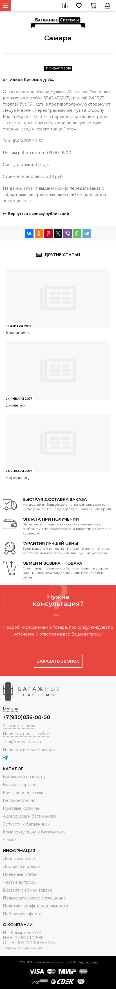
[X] (58, 233)
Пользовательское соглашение (34, 898)
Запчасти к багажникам (26, 824)
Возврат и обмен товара (27, 890)
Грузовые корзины (21, 808)
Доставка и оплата (22, 866)
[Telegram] (86, 233)
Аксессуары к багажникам (29, 816)
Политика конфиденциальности (35, 906)
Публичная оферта (22, 913)
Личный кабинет (20, 858)
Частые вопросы (19, 882)
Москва (10, 708)
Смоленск (16, 405)
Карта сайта (88, 962)
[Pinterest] (48, 233)
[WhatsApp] (77, 233)
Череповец (17, 477)
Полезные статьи (20, 874)
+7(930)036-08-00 (26, 717)
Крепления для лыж (23, 792)
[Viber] (67, 233)
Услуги (9, 839)
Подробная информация (22, 948)
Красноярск (18, 332)
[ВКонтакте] (29, 233)
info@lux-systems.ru (23, 741)
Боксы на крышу (19, 784)
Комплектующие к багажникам (34, 832)
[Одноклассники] (39, 233)
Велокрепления (19, 800)
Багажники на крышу (24, 776)
